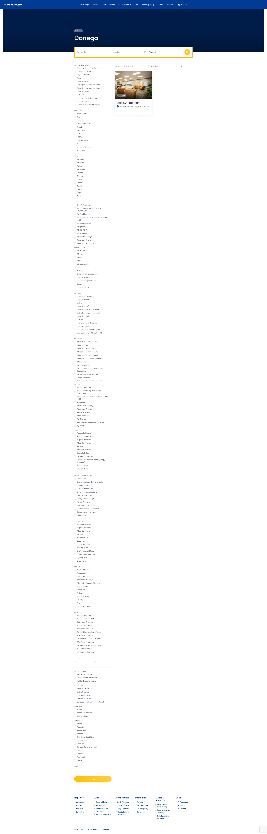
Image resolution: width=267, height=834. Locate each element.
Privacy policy (142, 809)
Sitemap (105, 829)
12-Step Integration (103, 814)
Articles (160, 5)
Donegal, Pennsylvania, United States (134, 107)
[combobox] (166, 52)
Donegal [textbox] (152, 52)
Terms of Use (142, 805)
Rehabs (95, 5)
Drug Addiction (102, 802)
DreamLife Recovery (128, 102)
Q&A (136, 5)
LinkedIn (182, 809)
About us (79, 809)
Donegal (122, 95)
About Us (170, 5)
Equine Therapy (122, 805)
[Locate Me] (144, 52)
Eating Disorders (122, 809)
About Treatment (108, 5)
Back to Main (79, 829)
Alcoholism (100, 805)
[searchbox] (74, 771)
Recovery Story (148, 5)
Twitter (182, 805)
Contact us (80, 812)
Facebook (183, 802)
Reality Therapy (122, 802)
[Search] (187, 52)
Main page (84, 5)
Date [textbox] (183, 66)
